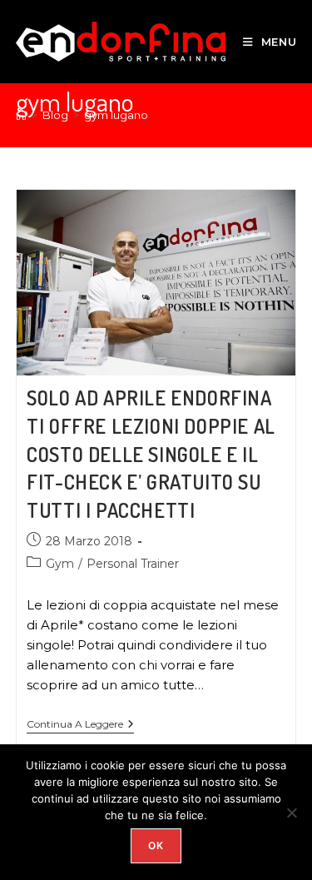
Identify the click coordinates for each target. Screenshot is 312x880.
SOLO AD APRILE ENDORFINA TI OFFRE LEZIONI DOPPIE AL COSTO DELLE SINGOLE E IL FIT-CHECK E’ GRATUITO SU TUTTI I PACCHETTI (151, 453)
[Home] (21, 115)
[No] (291, 812)
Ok (156, 845)
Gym (60, 563)
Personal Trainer (133, 563)
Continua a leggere (80, 724)
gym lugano (116, 115)
